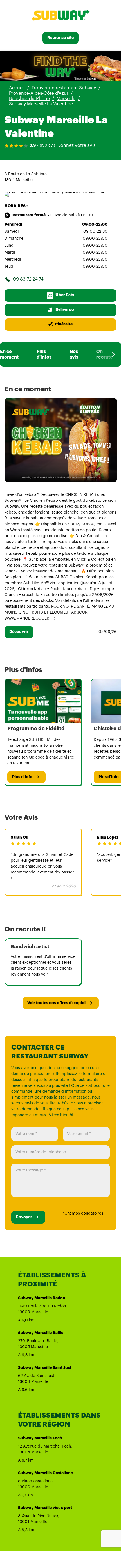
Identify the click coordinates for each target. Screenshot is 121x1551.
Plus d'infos (44, 354)
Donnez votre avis (76, 145)
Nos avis (74, 354)
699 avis (48, 145)
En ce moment (9, 354)
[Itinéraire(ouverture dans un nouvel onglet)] (55, 191)
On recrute (104, 354)
